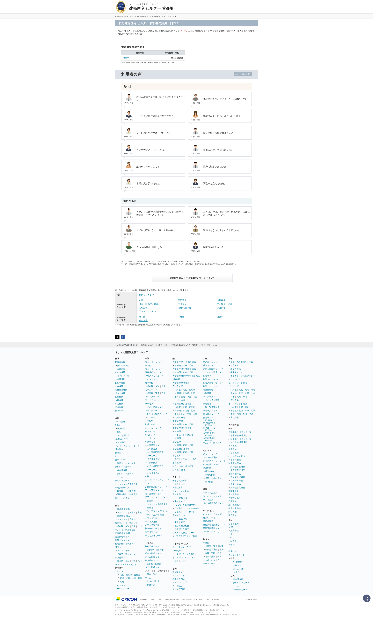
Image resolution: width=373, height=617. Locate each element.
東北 (122, 575)
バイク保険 (120, 372)
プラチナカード (240, 572)
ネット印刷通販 (210, 457)
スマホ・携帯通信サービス (240, 362)
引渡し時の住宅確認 (149, 304)
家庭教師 (177, 462)
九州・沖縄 (180, 400)
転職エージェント (211, 386)
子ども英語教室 (180, 480)
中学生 (186, 459)
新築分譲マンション (124, 557)
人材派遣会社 (209, 439)
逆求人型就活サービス (213, 369)
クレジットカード (123, 466)
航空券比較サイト (153, 553)
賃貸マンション (122, 540)
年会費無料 (122, 470)
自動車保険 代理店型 (237, 435)
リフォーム (120, 547)
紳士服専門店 (179, 579)
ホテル (148, 578)
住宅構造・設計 (224, 304)
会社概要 (143, 599)
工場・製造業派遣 (211, 407)
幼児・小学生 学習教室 (183, 466)
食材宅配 (149, 383)
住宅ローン (120, 453)
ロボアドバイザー (123, 498)
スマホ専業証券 (122, 435)
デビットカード (122, 480)
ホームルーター (235, 379)
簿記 (183, 501)
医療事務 (183, 498)
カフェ (148, 483)
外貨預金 (119, 449)
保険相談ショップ (123, 410)
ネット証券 (120, 421)
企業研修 (207, 468)
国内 (149, 574)
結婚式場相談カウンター (214, 525)
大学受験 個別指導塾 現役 (184, 369)
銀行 (119, 432)
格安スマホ (236, 369)
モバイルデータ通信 (237, 383)
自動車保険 (120, 362)
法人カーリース (210, 454)
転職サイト (208, 376)
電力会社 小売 (151, 532)
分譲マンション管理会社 (126, 523)
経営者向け (210, 471)
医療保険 (119, 400)
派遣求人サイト (210, 410)
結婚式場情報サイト (212, 528)
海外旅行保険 (121, 389)
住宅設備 (143, 307)
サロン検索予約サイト (213, 503)
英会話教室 (178, 487)
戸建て (132, 512)
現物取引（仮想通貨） (127, 491)
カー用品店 (178, 586)
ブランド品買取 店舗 (154, 514)
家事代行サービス (153, 372)
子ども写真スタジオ (154, 490)
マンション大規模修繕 (125, 530)
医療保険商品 (234, 463)
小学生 (194, 459)
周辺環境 (182, 300)
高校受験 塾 (178, 386)
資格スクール (179, 515)
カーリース (150, 438)
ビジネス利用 (153, 581)
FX (116, 456)
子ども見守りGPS (153, 535)
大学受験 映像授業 (181, 383)
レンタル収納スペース (157, 414)
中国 (253, 393)
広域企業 (235, 400)
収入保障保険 (237, 480)
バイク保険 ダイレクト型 (239, 439)
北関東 (129, 575)
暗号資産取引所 (122, 487)
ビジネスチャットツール (214, 461)
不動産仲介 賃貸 (122, 533)
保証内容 (221, 307)
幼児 (177, 484)
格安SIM (234, 365)
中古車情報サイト (153, 445)
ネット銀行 (120, 442)
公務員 (178, 512)
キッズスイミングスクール (184, 557)
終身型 (234, 466)
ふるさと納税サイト (154, 407)
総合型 (150, 501)
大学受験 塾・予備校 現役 (184, 362)
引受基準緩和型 (238, 470)
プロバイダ (233, 386)
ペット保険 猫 (234, 459)
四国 (233, 396)
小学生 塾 (177, 442)
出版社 (150, 507)
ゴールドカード (124, 477)
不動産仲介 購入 (122, 516)
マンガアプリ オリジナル (156, 511)
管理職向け (210, 475)
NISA (117, 425)
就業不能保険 (234, 491)
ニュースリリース (156, 599)
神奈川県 (143, 320)
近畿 (133, 526)
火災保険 (119, 386)
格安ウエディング (211, 518)
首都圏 (120, 526)
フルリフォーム (124, 550)
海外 (155, 574)
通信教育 (177, 455)
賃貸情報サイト (122, 536)
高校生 (178, 459)
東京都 (220, 317)
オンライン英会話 (181, 491)
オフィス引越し (152, 518)
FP (176, 498)
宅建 (177, 501)
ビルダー (121, 571)
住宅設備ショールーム (125, 543)
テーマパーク (209, 563)
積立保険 (232, 515)
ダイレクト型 (123, 365)
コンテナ (151, 417)
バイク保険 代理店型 (237, 442)
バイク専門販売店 (155, 466)
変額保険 (232, 512)
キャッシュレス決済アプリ (127, 484)
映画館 (206, 542)
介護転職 (207, 393)
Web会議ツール (210, 464)
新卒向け (209, 482)
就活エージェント (211, 362)
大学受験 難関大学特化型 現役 (186, 376)
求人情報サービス (211, 414)
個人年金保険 (234, 508)
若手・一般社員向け (214, 478)
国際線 (158, 564)
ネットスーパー (152, 396)
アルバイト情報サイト (213, 372)
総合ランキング (146, 295)
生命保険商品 (234, 473)
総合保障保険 (234, 505)
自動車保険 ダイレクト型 (239, 432)
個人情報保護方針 (172, 599)
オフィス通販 (151, 521)
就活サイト (208, 365)
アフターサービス (147, 311)
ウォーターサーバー (154, 362)
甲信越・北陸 (189, 393)
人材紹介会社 (209, 434)
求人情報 (215, 599)
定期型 (242, 466)
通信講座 (177, 494)
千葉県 (181, 317)
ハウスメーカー (124, 585)
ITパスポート (189, 512)
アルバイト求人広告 (212, 443)
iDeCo (231, 537)
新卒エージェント (211, 429)
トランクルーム (152, 410)
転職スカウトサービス (213, 383)
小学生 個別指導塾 (181, 449)
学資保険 (119, 407)
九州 (140, 526)
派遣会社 (207, 403)
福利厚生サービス (153, 528)
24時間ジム (178, 550)
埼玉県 (126, 57)
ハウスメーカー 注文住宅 (126, 564)
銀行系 (120, 463)
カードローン (121, 459)
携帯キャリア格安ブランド (243, 376)
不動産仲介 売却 (122, 509)
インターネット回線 (237, 403)
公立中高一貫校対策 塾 (183, 435)
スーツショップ (180, 582)
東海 (127, 526)
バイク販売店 (151, 462)
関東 (221, 546)
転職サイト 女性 (210, 379)
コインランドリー (153, 379)
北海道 (178, 389)
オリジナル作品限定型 (157, 504)
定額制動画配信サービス (156, 487)
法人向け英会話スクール (184, 532)
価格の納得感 (184, 307)
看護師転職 (208, 389)
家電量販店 (178, 572)
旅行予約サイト (152, 546)
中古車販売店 (151, 449)
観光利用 (151, 584)
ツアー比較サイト (153, 567)
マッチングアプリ (211, 531)
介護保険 (232, 501)
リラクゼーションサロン (184, 554)
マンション (122, 512)
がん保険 (119, 403)
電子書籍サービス (153, 494)
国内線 (150, 564)
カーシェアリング (153, 428)
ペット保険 (120, 393)
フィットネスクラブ (182, 547)
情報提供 (221, 300)
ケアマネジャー (192, 508)
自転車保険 (120, 383)
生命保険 (119, 396)
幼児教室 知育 (179, 469)
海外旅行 (161, 550)
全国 (219, 556)
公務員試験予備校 (181, 529)
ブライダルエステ (211, 493)
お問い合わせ (186, 599)
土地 (140, 512)
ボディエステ (209, 500)
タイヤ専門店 (179, 589)
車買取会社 (150, 442)
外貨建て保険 (234, 498)
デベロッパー (123, 588)
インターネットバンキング (127, 446)
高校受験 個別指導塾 (182, 403)
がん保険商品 (234, 484)
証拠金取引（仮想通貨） (128, 494)
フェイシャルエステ (212, 496)
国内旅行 (151, 550)
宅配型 (150, 421)
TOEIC (178, 505)
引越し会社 (150, 424)
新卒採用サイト (210, 424)
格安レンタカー (152, 435)
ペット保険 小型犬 (236, 456)
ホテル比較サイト (153, 557)
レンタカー (150, 431)
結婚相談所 (208, 521)
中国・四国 (137, 578)
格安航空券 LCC (152, 560)
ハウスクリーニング (154, 376)
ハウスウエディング (212, 514)
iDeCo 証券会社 (122, 439)
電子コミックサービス (155, 497)
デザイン (182, 304)
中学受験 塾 (178, 421)
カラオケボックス (211, 560)
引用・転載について (202, 599)
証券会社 (121, 428)
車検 (147, 476)
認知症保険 (233, 494)
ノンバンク (130, 463)
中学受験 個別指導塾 (182, 428)
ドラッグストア (180, 575)
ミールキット (151, 389)
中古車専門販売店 (155, 452)
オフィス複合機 (152, 525)
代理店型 (121, 369)
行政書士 (179, 508)
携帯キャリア (237, 372)
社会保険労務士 (190, 505)
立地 (141, 300)
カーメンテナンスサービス (157, 480)
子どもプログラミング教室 (185, 536)
